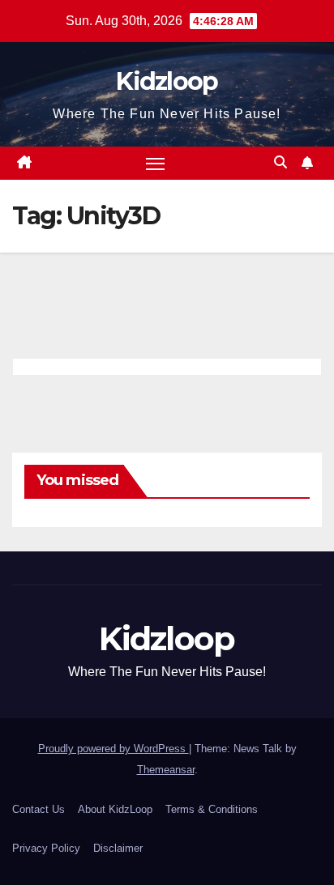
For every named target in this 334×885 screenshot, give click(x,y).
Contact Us (38, 809)
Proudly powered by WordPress (113, 748)
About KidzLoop (115, 809)
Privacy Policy (46, 848)
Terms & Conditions (211, 809)
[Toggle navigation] (155, 163)
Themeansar (166, 770)
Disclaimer (118, 848)
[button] (280, 162)
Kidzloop (166, 81)
